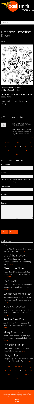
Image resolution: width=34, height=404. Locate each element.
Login (17, 401)
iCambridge (24, 396)
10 (25, 146)
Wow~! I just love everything (20, 123)
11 (31, 146)
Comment (5, 203)
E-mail (3, 173)
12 (9, 150)
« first (7, 143)
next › (26, 150)
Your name (5, 164)
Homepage (5, 186)
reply (31, 137)
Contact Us (17, 399)
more (22, 251)
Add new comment (6, 109)
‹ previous (18, 143)
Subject (4, 194)
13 (14, 150)
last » (18, 154)
